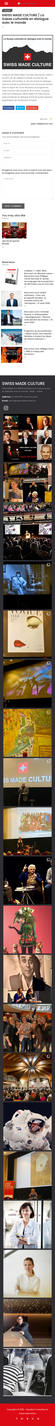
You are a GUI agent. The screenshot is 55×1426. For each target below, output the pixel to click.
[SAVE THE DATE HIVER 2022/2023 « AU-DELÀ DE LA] (27, 1274)
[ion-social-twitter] (27, 1419)
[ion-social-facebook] (17, 1419)
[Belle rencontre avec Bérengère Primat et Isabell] (27, 979)
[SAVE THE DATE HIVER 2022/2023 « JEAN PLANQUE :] (27, 1372)
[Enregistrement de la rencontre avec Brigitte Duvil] (27, 1175)
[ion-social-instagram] (33, 1419)
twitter (21, 108)
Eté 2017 (7, 10)
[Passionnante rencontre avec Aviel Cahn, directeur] (27, 684)
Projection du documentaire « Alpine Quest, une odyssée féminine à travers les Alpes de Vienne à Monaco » (37, 335)
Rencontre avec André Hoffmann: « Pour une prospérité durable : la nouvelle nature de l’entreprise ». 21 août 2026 (37, 298)
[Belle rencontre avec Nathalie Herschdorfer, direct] (27, 634)
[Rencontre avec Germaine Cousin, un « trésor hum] (27, 880)
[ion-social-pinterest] (38, 1419)
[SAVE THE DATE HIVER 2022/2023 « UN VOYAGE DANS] (27, 1126)
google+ (33, 108)
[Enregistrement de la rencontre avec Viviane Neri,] (27, 831)
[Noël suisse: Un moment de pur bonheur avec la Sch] (27, 1077)
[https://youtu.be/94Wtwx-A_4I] (27, 929)
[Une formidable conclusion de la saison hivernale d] (27, 536)
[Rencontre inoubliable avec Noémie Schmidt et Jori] (27, 1028)
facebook (9, 108)
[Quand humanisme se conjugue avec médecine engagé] (27, 585)
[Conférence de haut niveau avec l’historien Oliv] (27, 782)
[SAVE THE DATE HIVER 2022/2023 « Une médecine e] (27, 1224)
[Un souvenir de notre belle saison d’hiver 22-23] (27, 487)
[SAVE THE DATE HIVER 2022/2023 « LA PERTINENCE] (27, 1323)
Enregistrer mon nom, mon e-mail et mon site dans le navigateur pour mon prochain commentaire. (27, 171)
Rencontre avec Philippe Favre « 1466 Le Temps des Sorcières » (39, 351)
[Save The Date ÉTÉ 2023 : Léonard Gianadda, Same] (27, 438)
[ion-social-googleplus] (22, 1419)
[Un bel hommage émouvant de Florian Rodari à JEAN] (27, 733)
